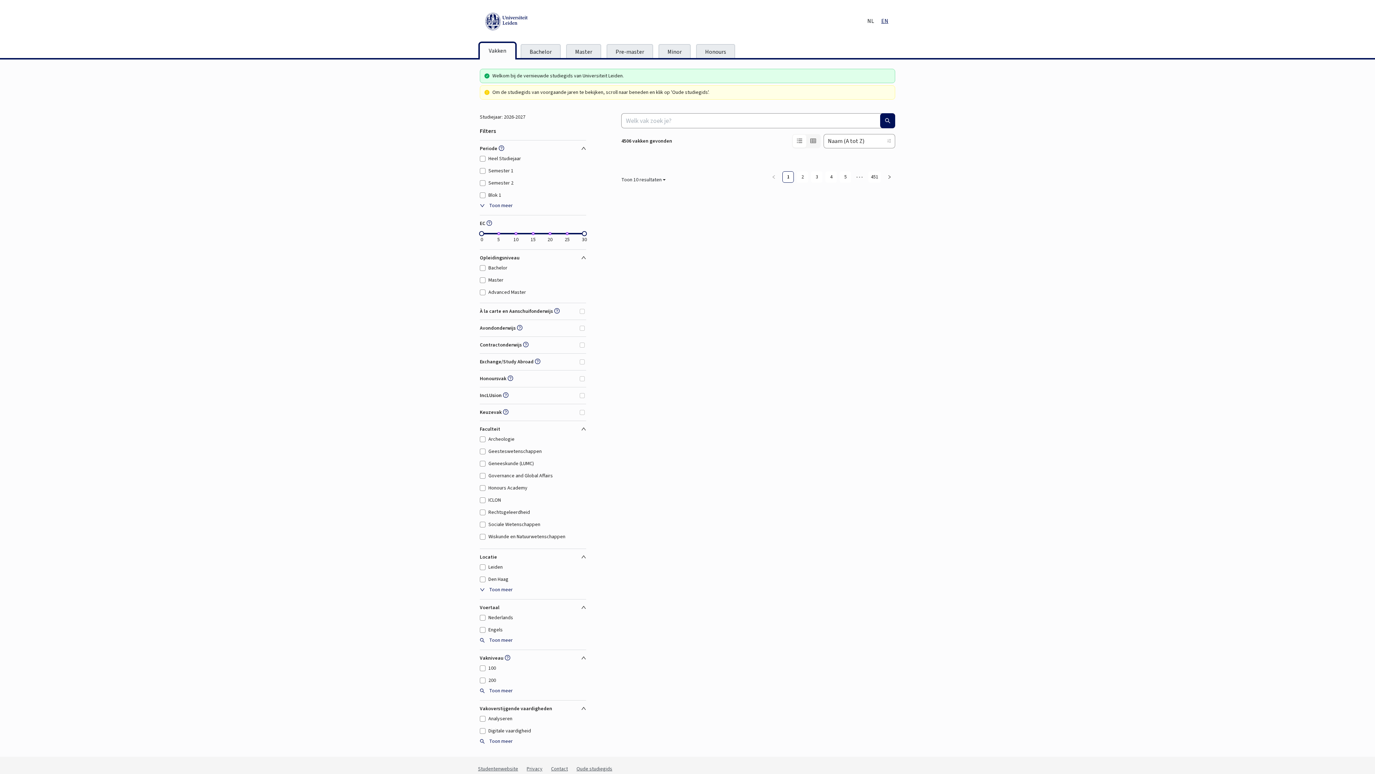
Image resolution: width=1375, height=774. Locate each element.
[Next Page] (889, 725)
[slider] (481, 233)
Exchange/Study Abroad (507, 362)
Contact (559, 769)
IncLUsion (491, 395)
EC (482, 223)
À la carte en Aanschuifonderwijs (516, 311)
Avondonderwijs (498, 328)
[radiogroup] (806, 141)
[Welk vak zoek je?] (887, 120)
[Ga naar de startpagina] (539, 21)
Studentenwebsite (498, 769)
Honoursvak (493, 378)
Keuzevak (491, 412)
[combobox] (758, 120)
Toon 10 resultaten (641, 727)
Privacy (534, 769)
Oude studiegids (594, 769)
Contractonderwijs (501, 345)
